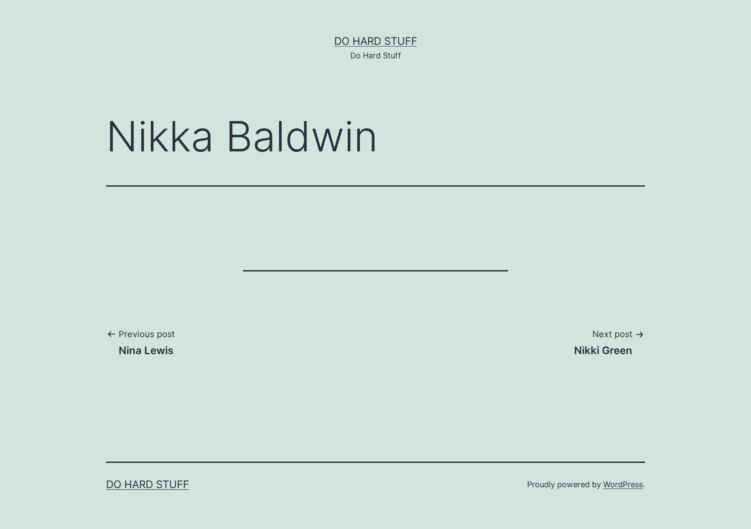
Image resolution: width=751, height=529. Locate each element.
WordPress (623, 484)
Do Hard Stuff (375, 41)
